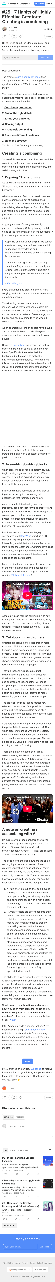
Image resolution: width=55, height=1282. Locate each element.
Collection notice (44, 1263)
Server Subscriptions (34, 1029)
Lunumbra (18, 345)
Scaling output (14, 124)
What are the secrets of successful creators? (17, 1211)
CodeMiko (25, 536)
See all (7, 1225)
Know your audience (17, 118)
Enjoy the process (16, 140)
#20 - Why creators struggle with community (21, 1182)
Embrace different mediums (22, 135)
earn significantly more (28, 77)
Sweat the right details (18, 113)
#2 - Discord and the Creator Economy (18, 1159)
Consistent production (18, 107)
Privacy (25, 1263)
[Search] (50, 1150)
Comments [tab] (8, 1117)
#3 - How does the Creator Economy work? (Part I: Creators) (20, 1205)
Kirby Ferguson (15, 283)
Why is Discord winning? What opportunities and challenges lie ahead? (20, 1166)
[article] (27, 1165)
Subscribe (39, 4)
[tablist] (13, 1117)
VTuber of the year (21, 575)
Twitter (12, 1019)
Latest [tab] (12, 1150)
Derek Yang (13, 28)
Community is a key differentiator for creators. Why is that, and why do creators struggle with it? (19, 1188)
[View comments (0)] (14, 36)
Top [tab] (5, 1150)
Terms (32, 1263)
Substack (14, 1276)
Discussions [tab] (23, 1150)
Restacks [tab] (20, 1117)
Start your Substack (20, 1269)
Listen (49, 29)
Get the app (40, 1269)
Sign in (49, 4)
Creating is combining (18, 129)
